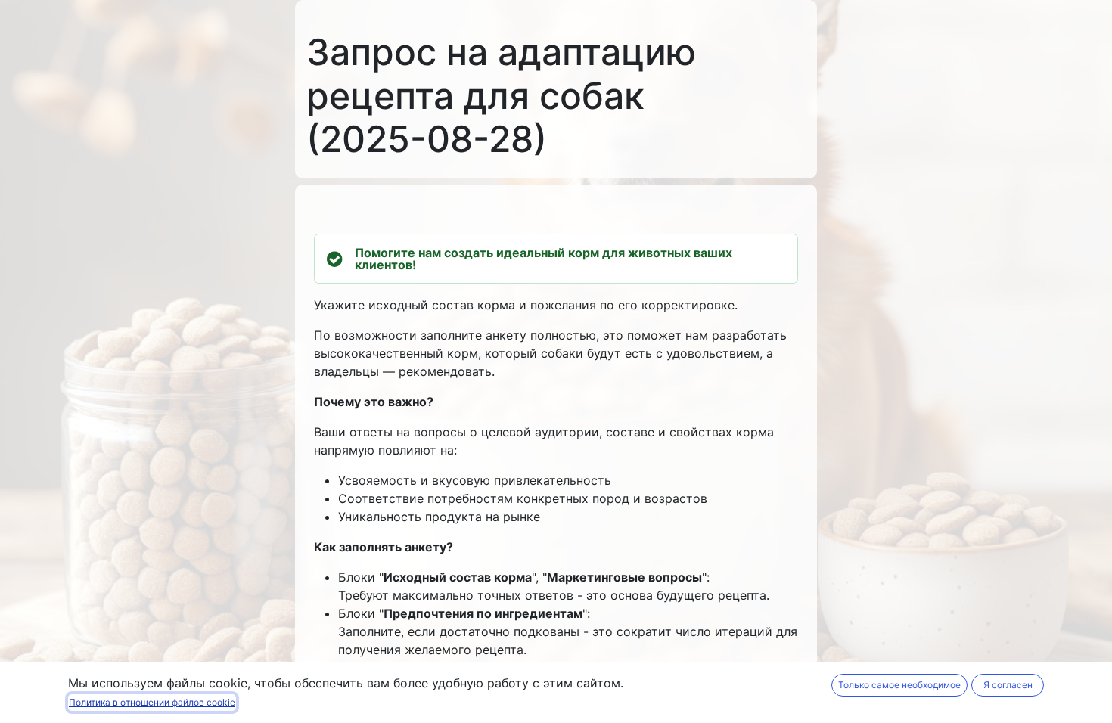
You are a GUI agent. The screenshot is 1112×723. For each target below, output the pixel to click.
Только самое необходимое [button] (899, 684)
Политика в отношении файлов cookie (152, 702)
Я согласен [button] (1008, 684)
